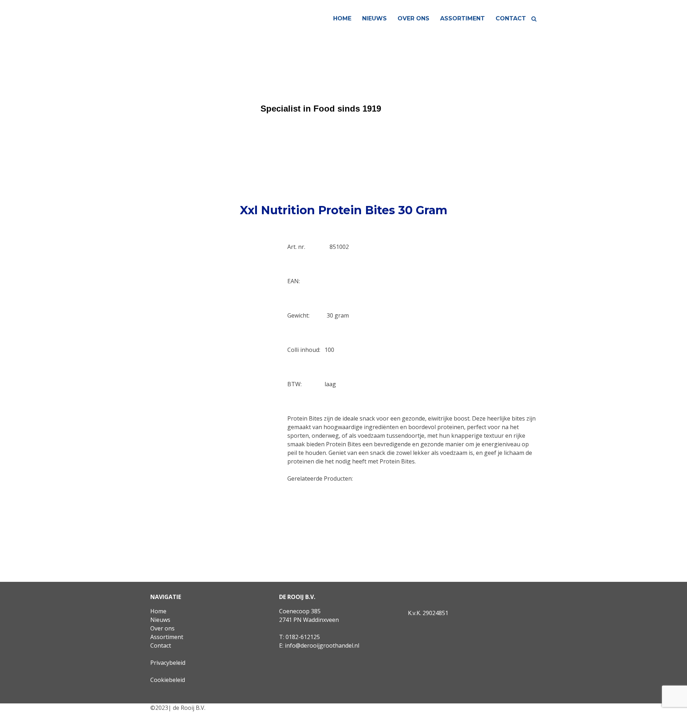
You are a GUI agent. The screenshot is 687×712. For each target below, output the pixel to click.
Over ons (413, 18)
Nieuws (374, 18)
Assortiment (462, 18)
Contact (511, 18)
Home (342, 18)
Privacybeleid (167, 663)
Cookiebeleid (167, 680)
